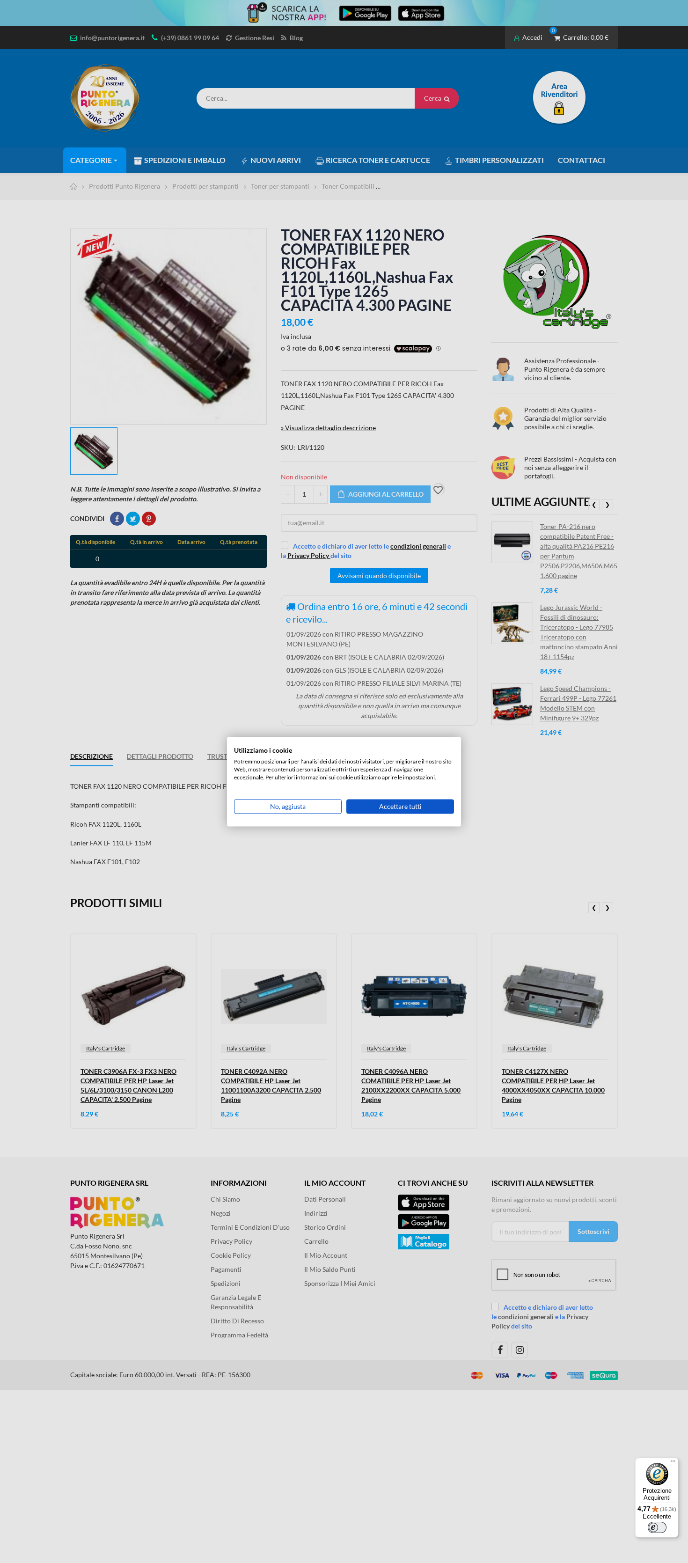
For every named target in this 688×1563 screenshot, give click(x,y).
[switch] (657, 1527)
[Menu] (673, 1463)
